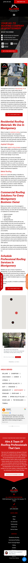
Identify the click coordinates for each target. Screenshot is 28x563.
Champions (14, 373)
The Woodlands (18, 400)
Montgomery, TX (20, 88)
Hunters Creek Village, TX (11, 383)
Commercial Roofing (14, 540)
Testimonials (14, 524)
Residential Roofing (14, 537)
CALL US (14, 507)
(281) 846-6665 (14, 509)
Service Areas (14, 529)
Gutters (14, 547)
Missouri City (6, 390)
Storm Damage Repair (14, 542)
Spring (4, 396)
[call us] (14, 504)
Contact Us (14, 527)
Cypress (5, 380)
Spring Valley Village (17, 396)
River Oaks (15, 393)
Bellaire (5, 373)
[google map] (14, 494)
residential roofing (15, 132)
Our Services (14, 521)
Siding (14, 545)
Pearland (5, 393)
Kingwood (11, 387)
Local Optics (16, 361)
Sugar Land (6, 400)
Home (14, 516)
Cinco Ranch (6, 377)
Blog (14, 519)
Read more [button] (5, 422)
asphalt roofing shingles (14, 147)
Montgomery (18, 390)
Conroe (16, 377)
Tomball (5, 403)
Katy (3, 387)
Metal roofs (4, 174)
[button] (14, 15)
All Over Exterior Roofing (14, 497)
